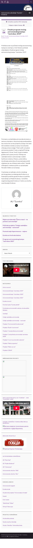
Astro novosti (7, 287)
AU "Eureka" (6, 36)
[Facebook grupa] (5, 1)
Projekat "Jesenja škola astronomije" (13, 331)
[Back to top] (29, 544)
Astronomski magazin (9, 486)
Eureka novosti (5, 37)
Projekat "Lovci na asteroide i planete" (13, 340)
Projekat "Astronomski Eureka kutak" (13, 324)
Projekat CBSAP (7, 350)
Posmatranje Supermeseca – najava (15, 231)
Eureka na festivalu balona (12, 235)
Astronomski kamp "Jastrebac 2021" (13, 298)
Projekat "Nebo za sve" (9, 347)
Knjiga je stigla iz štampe (16, 25)
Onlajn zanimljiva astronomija (11, 317)
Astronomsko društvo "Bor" (10, 474)
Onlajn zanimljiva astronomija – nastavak (14, 320)
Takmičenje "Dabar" (8, 503)
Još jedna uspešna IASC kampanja (17, 22)
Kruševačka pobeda (8, 518)
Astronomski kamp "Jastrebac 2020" (13, 294)
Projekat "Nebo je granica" (10, 343)
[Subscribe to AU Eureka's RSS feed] (2, 1)
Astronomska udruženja (11, 456)
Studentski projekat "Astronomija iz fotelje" (15, 492)
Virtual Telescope (8, 506)
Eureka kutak (6, 489)
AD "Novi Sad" (7, 460)
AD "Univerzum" (7, 467)
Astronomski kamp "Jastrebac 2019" (19, 36)
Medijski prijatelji (9, 436)
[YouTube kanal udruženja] (8, 1)
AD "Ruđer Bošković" (9, 463)
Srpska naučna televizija (9, 522)
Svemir (5, 496)
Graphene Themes (14, 536)
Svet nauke (6, 499)
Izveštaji (5, 313)
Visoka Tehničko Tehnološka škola (12, 525)
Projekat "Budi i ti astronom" (11, 327)
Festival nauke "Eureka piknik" (11, 304)
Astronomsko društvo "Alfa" (11, 470)
